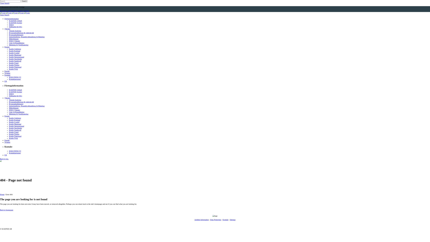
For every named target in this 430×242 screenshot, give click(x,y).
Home (2, 195)
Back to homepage (6, 210)
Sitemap (232, 220)
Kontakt (225, 220)
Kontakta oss (4, 11)
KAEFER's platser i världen (19, 11)
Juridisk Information (202, 220)
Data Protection (215, 220)
